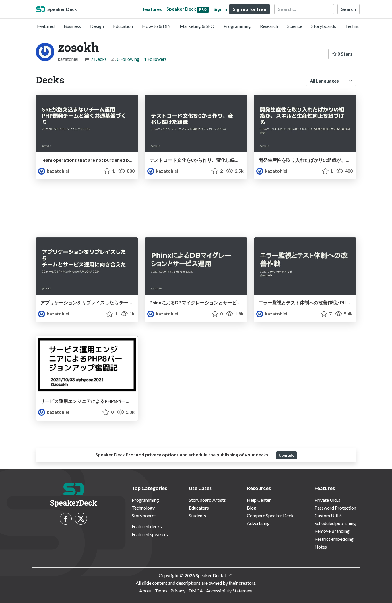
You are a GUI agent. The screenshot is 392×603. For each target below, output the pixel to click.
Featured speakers (150, 534)
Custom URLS (328, 515)
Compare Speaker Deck (270, 515)
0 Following (128, 59)
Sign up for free (249, 9)
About (145, 590)
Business (72, 26)
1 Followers (155, 59)
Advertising (258, 523)
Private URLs (327, 500)
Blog (251, 507)
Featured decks (147, 526)
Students (197, 515)
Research (269, 26)
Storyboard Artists (207, 500)
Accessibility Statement (229, 590)
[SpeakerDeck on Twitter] (81, 519)
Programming (237, 26)
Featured (46, 26)
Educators (199, 507)
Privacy (177, 590)
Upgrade (286, 455)
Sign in (220, 9)
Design (97, 26)
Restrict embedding (334, 539)
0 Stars (344, 53)
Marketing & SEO (197, 26)
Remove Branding (332, 531)
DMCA (196, 590)
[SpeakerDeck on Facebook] (66, 519)
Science (294, 26)
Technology (356, 26)
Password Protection (335, 507)
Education (123, 26)
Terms (161, 590)
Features (152, 9)
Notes (321, 546)
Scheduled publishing (335, 523)
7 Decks (99, 59)
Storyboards (323, 26)
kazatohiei (57, 170)
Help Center (259, 500)
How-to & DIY (156, 26)
